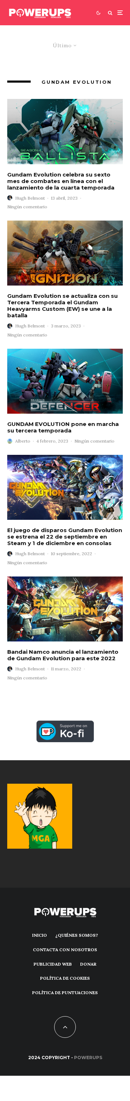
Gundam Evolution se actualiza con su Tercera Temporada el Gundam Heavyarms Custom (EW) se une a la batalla (62, 306)
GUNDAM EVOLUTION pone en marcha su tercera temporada (63, 427)
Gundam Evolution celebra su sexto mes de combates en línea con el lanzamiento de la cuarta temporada (60, 181)
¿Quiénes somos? (76, 935)
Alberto (22, 441)
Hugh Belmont (30, 198)
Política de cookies (65, 978)
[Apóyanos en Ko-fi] (65, 724)
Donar (88, 964)
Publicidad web (53, 964)
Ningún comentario (27, 206)
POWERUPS (88, 1057)
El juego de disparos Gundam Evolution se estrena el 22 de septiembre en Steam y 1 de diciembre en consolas (64, 537)
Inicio (39, 935)
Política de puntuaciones (65, 992)
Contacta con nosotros (65, 949)
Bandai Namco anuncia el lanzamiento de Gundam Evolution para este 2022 (62, 655)
